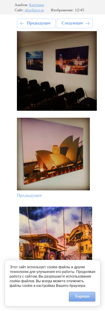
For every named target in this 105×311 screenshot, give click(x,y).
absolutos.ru (34, 10)
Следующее (72, 23)
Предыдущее (38, 23)
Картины (36, 5)
